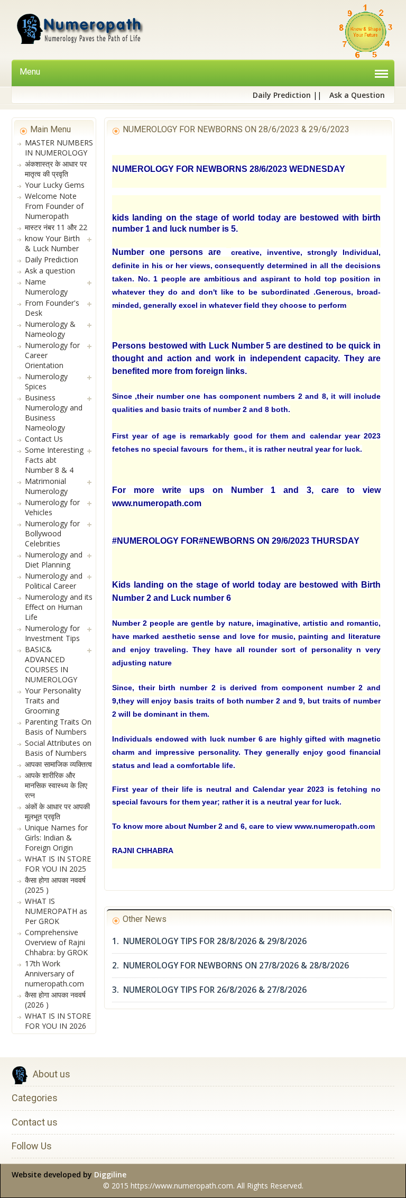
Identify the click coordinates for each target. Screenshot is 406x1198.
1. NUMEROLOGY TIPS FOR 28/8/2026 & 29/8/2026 (209, 941)
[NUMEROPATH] (78, 31)
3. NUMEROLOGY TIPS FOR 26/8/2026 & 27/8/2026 (209, 989)
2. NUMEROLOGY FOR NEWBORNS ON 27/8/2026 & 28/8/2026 (230, 965)
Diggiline (110, 1174)
